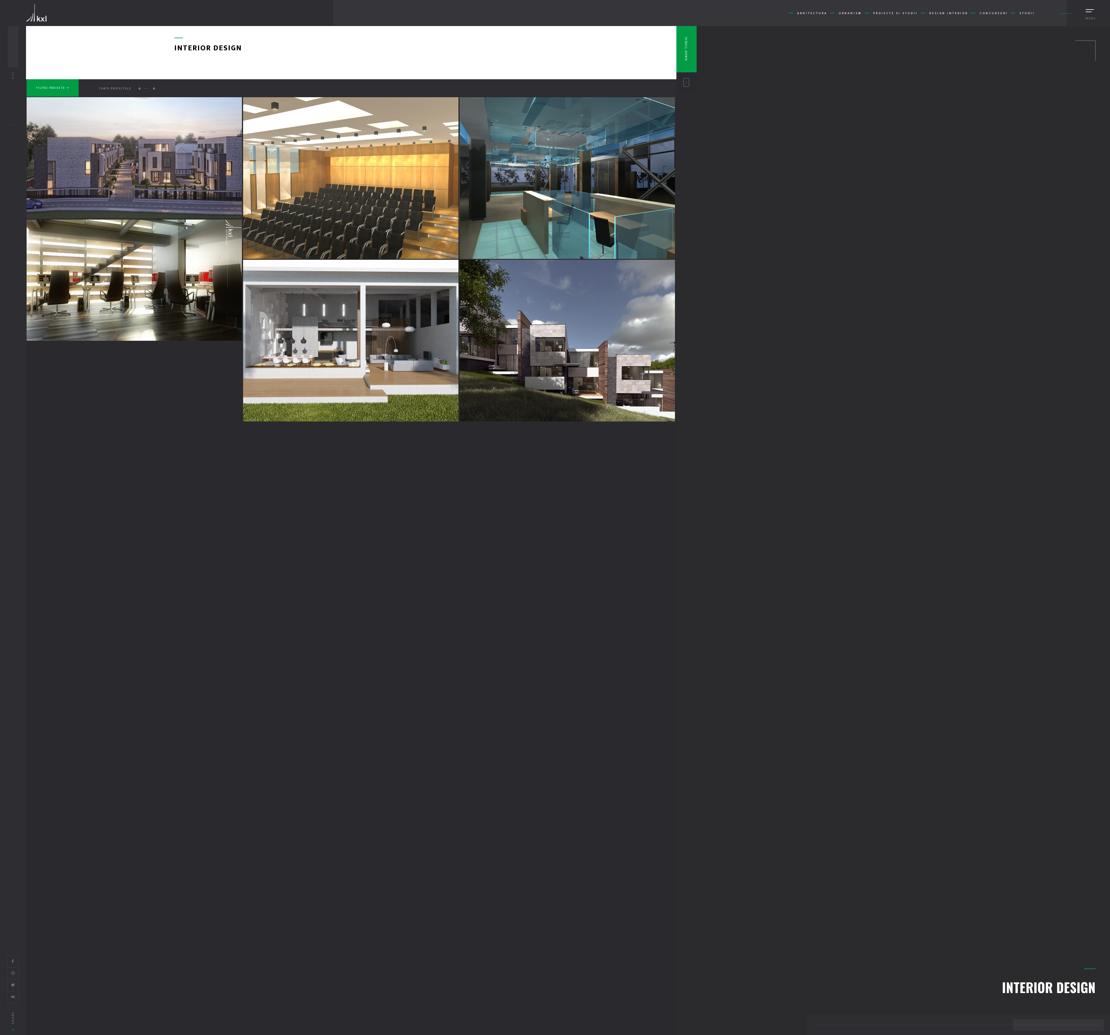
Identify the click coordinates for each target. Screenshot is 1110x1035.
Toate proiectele (115, 88)
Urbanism (850, 13)
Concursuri (994, 13)
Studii (1027, 13)
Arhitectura (812, 13)
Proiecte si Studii (895, 13)
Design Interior (948, 13)
